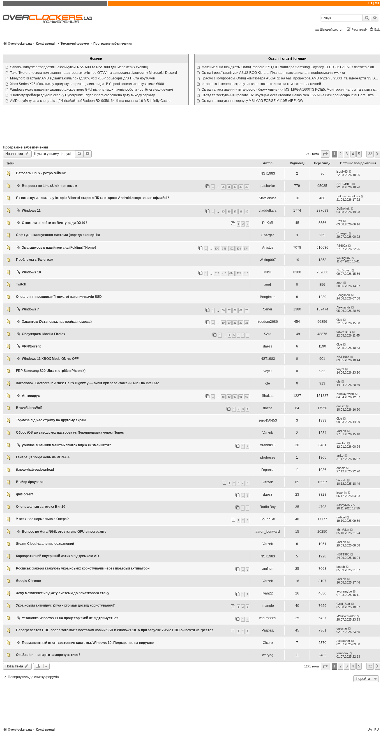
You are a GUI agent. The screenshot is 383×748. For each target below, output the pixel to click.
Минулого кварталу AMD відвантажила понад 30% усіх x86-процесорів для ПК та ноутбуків (82, 78)
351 (224, 248)
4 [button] (353, 154)
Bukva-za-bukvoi (348, 196)
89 (246, 211)
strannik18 (268, 445)
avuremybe (344, 591)
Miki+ (268, 272)
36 (229, 187)
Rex (339, 221)
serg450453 (268, 420)
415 (239, 273)
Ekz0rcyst (343, 270)
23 (246, 322)
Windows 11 (31, 210)
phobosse (267, 457)
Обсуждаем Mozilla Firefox (43, 334)
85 (223, 211)
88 (240, 211)
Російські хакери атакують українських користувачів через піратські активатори (82, 568)
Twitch (21, 284)
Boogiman (268, 297)
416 (246, 273)
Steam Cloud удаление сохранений (45, 544)
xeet (267, 285)
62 (246, 396)
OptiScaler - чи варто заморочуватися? (48, 655)
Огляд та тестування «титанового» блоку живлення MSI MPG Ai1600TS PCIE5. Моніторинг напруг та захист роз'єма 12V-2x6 (290, 90)
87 (235, 211)
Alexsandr (343, 307)
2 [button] (341, 154)
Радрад (268, 630)
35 (223, 187)
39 (246, 187)
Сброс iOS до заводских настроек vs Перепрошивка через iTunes (70, 432)
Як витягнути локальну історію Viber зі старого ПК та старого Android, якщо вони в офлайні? (92, 198)
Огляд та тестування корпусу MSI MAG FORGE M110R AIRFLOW (252, 101)
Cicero (268, 643)
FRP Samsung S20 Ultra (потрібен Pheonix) (51, 371)
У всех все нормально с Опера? (42, 519)
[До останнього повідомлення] (350, 171)
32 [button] (370, 154)
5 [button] (359, 154)
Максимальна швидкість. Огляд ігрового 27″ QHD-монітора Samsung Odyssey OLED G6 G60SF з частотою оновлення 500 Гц (290, 67)
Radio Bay (268, 507)
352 (231, 248)
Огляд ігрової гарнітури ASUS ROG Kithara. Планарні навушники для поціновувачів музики (273, 73)
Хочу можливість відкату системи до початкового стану (62, 593)
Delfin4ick (343, 208)
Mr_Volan (342, 529)
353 (239, 248)
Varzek (267, 433)
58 (223, 396)
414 (231, 273)
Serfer (267, 309)
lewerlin (341, 492)
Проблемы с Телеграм (34, 260)
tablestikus (343, 332)
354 (246, 248)
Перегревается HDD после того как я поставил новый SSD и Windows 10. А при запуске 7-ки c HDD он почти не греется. (115, 630)
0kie (339, 319)
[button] (325, 153)
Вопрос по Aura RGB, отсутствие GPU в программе (64, 532)
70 (246, 310)
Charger (267, 235)
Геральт (267, 470)
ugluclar (341, 628)
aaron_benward (267, 532)
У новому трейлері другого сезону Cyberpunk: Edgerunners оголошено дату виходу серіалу (82, 95)
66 (223, 310)
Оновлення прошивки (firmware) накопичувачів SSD (59, 297)
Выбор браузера (29, 482)
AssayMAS (344, 505)
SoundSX (267, 519)
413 (224, 273)
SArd (267, 334)
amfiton (341, 443)
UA (370, 3)
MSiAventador (346, 616)
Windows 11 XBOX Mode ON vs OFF (50, 359)
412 (217, 273)
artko (339, 455)
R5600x (341, 245)
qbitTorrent (24, 494)
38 (240, 187)
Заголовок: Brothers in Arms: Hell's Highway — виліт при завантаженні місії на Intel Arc (87, 383)
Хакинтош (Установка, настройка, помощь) (57, 322)
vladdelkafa (267, 210)
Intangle (268, 606)
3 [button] (347, 154)
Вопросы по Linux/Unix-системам (49, 186)
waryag (267, 655)
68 (235, 310)
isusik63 (342, 171)
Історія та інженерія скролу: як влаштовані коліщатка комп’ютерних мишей (261, 84)
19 (223, 322)
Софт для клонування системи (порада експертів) (58, 235)
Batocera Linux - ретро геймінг (41, 173)
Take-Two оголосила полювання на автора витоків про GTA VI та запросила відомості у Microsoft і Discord (93, 73)
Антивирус (31, 396)
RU (377, 3)
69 (240, 310)
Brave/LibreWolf (29, 408)
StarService (267, 198)
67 (229, 310)
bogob (340, 566)
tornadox (342, 653)
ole (267, 383)
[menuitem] (374, 29)
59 (229, 396)
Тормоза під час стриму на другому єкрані (51, 420)
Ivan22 (267, 593)
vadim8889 (267, 618)
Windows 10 (31, 272)
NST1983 (267, 173)
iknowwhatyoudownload (35, 470)
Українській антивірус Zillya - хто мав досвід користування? (65, 605)
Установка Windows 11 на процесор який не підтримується (70, 618)
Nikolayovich (345, 393)
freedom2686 (267, 322)
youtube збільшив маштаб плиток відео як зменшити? (66, 445)
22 (240, 322)
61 (240, 396)
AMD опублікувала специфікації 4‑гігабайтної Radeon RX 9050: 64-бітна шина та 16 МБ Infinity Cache (90, 101)
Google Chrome (28, 581)
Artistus (267, 248)
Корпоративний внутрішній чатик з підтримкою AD (57, 556)
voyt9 (268, 371)
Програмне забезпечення (25, 147)
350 (217, 248)
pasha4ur (267, 186)
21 (235, 322)
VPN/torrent (31, 346)
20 (229, 322)
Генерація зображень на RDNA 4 (43, 457)
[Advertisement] (191, 126)
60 (235, 396)
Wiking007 (268, 260)
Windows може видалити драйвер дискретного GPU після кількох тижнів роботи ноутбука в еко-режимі (91, 90)
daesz (267, 346)
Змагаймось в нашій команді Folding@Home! (59, 248)
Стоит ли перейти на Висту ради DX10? (54, 223)
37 (235, 187)
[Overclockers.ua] (47, 19)
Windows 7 (30, 309)
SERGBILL (343, 184)
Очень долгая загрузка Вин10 (40, 507)
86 (229, 211)
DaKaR (267, 223)
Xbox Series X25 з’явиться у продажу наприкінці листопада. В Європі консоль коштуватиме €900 (87, 84)
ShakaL (268, 396)
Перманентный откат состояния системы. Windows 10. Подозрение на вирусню (88, 643)
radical (340, 517)
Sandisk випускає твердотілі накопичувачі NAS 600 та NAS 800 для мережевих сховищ (79, 67)
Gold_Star (343, 603)
